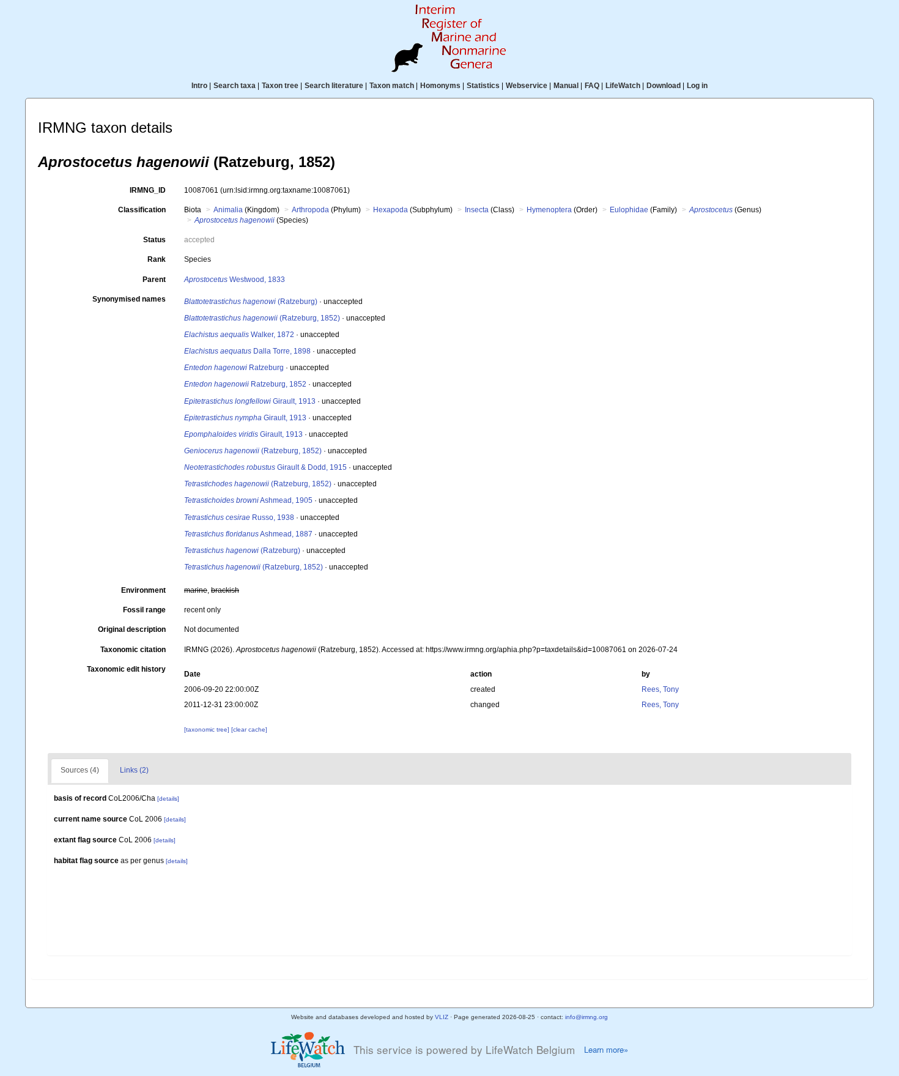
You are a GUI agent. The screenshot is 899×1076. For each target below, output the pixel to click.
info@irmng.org (586, 1017)
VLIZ (441, 1017)
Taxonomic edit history (126, 669)
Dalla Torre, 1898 (247, 351)
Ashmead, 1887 (248, 534)
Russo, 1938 (239, 517)
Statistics (483, 85)
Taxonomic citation (133, 649)
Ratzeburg (234, 367)
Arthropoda (310, 210)
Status (154, 240)
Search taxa (234, 85)
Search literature (334, 85)
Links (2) (134, 770)
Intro (199, 85)
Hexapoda (390, 210)
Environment (143, 590)
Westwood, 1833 (234, 279)
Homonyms (440, 85)
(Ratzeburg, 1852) (262, 318)
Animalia (228, 210)
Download (663, 85)
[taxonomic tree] (207, 729)
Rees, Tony (660, 689)
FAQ (592, 85)
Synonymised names (129, 299)
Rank (156, 259)
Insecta (477, 210)
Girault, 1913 (250, 401)
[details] (168, 798)
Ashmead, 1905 (248, 500)
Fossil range (144, 610)
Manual (566, 85)
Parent (154, 279)
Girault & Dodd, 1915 (265, 467)
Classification (142, 210)
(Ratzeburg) (250, 301)
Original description (132, 629)
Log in (697, 85)
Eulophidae (629, 210)
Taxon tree (280, 85)
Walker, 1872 (239, 334)
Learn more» (606, 1049)
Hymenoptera (549, 210)
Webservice (526, 85)
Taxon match (391, 85)
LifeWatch (622, 85)
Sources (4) (80, 770)
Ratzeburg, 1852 (245, 384)
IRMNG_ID (148, 190)
